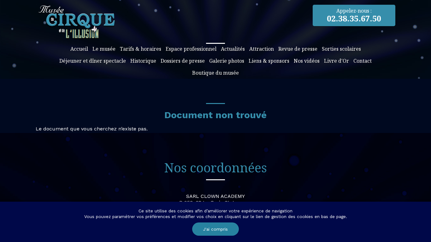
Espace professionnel (191, 48)
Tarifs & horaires (140, 48)
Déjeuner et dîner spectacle (92, 60)
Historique (143, 60)
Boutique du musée (215, 72)
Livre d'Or (336, 60)
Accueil (79, 48)
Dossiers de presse (183, 60)
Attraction (261, 48)
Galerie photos (226, 60)
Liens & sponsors (269, 60)
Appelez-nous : (354, 15)
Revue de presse (297, 48)
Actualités (233, 48)
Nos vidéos (307, 60)
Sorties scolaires (341, 48)
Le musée (103, 48)
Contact (362, 60)
